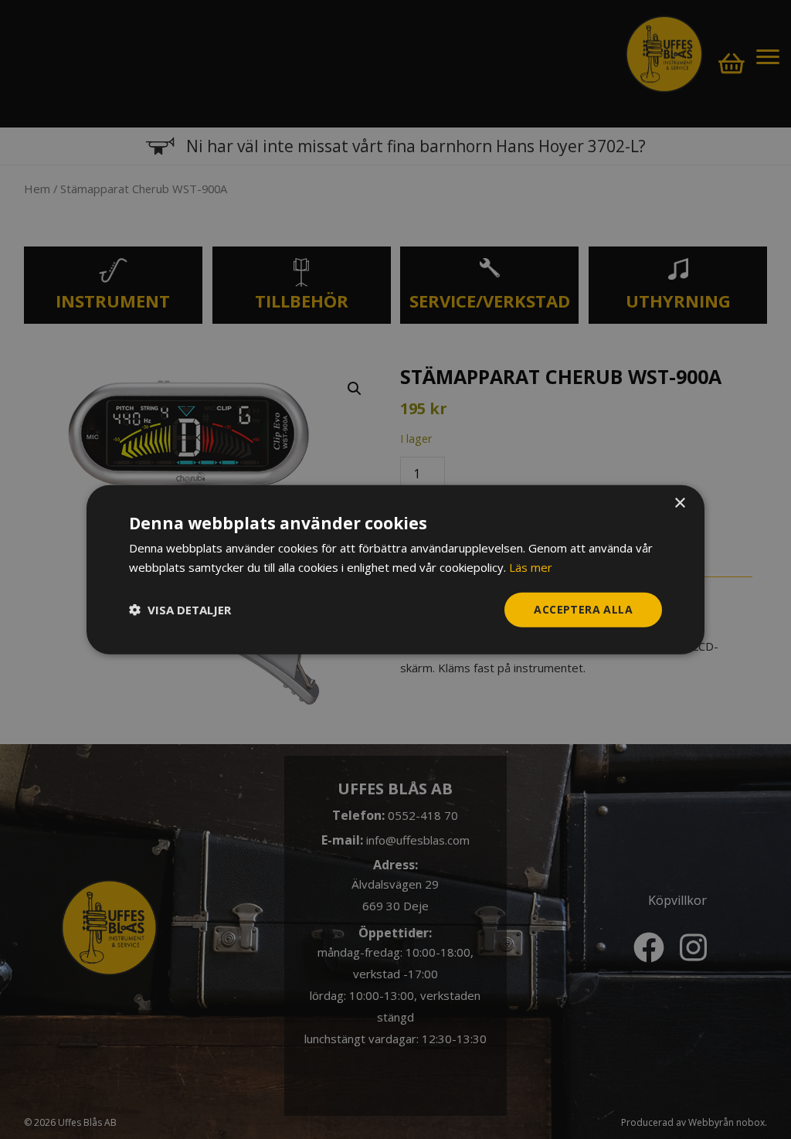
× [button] (679, 503)
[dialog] (395, 569)
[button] (180, 609)
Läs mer (530, 567)
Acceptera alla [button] (583, 609)
